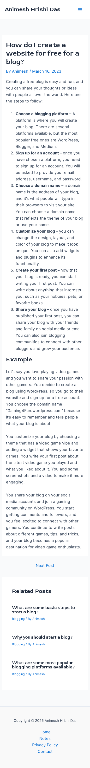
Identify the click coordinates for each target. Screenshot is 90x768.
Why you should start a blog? (42, 637)
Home (45, 732)
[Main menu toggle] (79, 9)
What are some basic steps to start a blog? (43, 610)
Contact (45, 751)
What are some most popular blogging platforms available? (43, 665)
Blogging (18, 619)
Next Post (45, 565)
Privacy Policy (45, 745)
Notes (45, 738)
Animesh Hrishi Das (32, 9)
